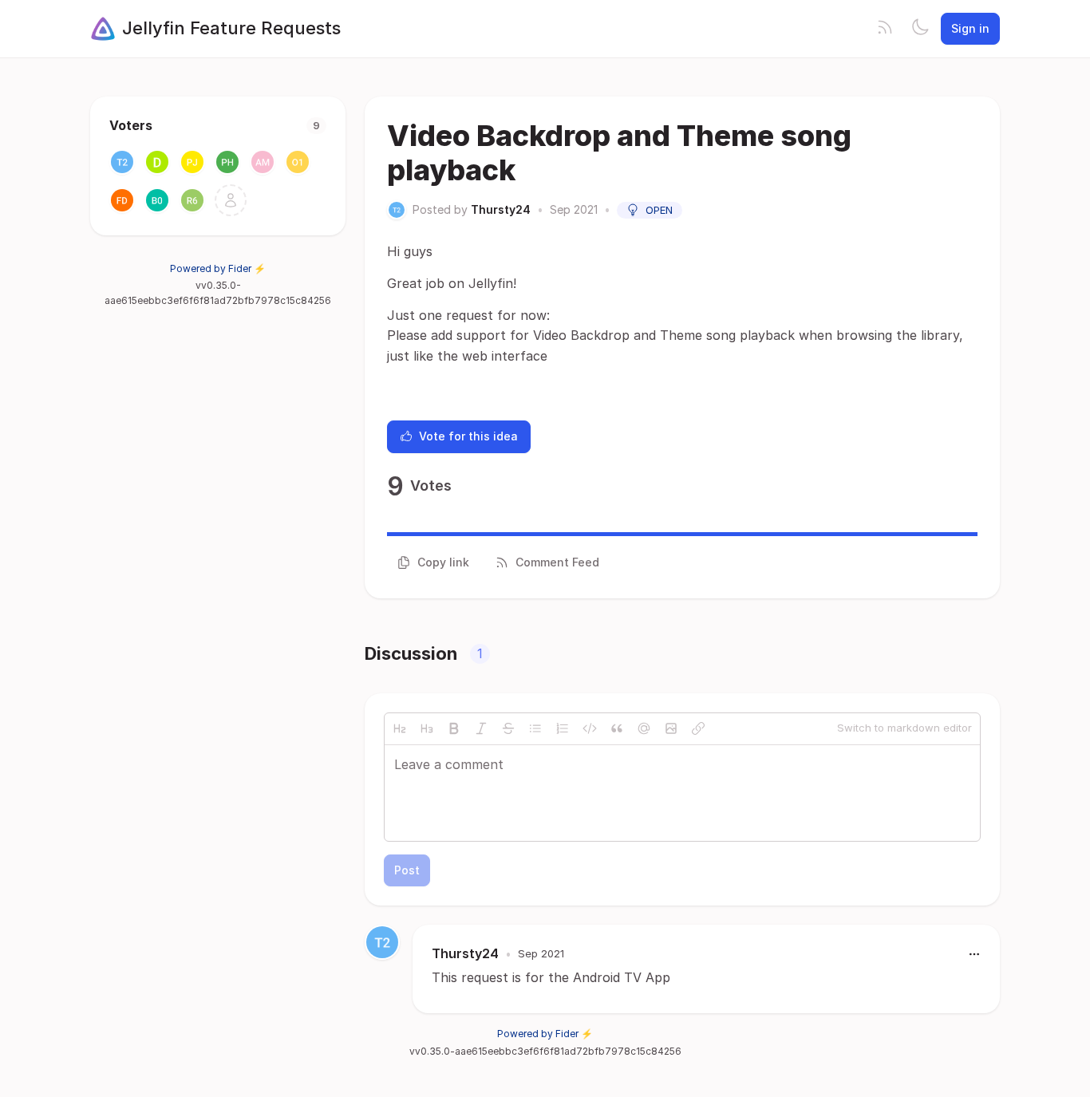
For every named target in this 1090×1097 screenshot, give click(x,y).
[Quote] (617, 728)
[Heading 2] (400, 728)
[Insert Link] (698, 728)
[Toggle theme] (920, 29)
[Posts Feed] (885, 29)
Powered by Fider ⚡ (218, 268)
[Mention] (644, 728)
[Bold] (454, 728)
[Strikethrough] (508, 728)
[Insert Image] (671, 728)
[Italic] (481, 728)
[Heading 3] (427, 728)
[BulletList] (535, 728)
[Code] (590, 728)
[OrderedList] (563, 728)
